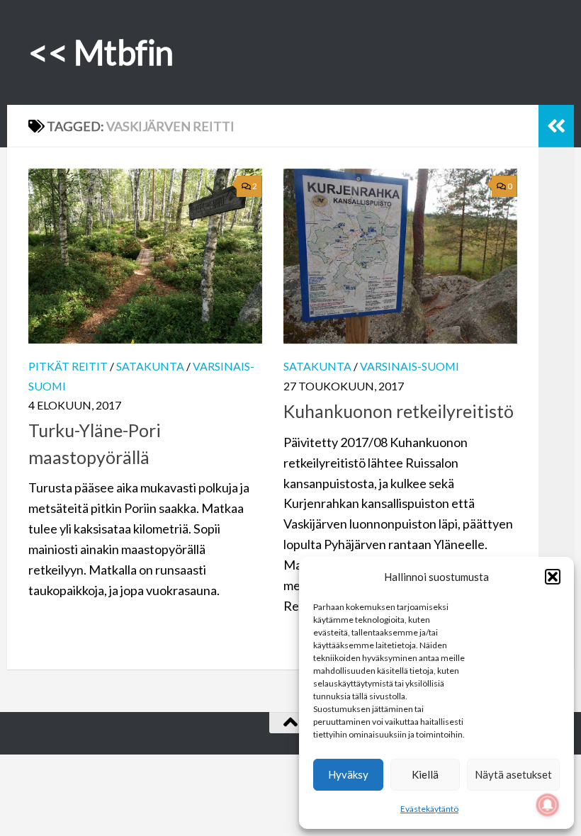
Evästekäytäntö (429, 808)
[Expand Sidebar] (556, 126)
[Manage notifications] (547, 804)
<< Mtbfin (101, 52)
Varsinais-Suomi (409, 366)
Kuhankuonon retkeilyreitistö (398, 411)
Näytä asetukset (513, 774)
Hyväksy (348, 774)
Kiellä (425, 774)
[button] (553, 577)
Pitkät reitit (68, 366)
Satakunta (150, 366)
